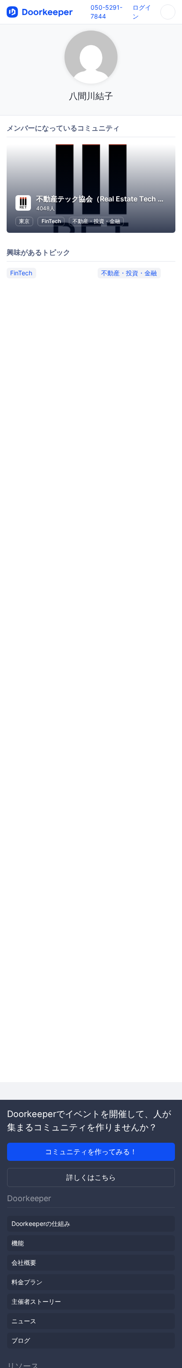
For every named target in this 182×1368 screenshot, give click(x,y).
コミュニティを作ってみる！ (91, 1151)
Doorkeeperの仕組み (40, 1223)
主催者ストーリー (36, 1301)
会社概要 (23, 1262)
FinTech (51, 221)
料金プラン (26, 1282)
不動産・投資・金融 (96, 221)
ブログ (20, 1340)
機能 (17, 1243)
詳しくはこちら (91, 1177)
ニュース (23, 1321)
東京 (24, 221)
